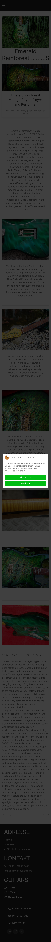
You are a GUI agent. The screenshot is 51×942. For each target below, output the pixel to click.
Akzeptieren (25, 477)
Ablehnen (25, 483)
